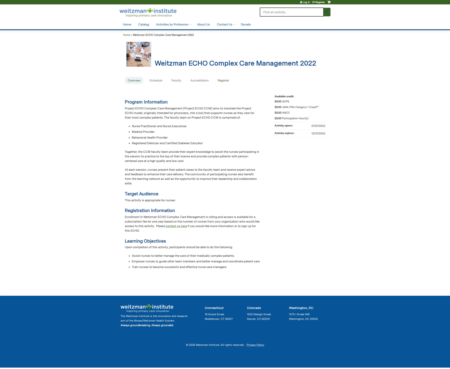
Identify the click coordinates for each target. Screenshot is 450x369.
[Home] (153, 11)
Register (320, 2)
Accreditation (199, 80)
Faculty (176, 80)
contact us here (176, 226)
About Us (203, 24)
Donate (246, 24)
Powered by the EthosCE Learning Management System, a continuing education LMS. (318, 361)
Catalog (143, 24)
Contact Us (224, 24)
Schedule (156, 80)
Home (127, 24)
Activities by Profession (172, 24)
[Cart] (328, 3)
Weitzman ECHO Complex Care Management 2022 (163, 34)
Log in (306, 2)
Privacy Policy (255, 345)
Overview (134, 80)
